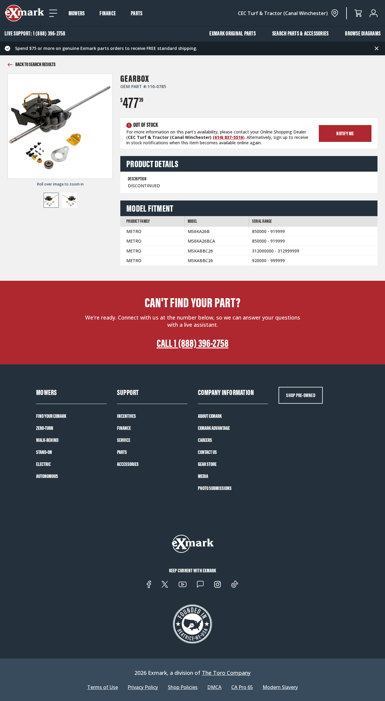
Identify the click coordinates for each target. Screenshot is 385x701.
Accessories (128, 464)
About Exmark (210, 416)
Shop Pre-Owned (300, 395)
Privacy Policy (143, 687)
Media (203, 476)
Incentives (126, 416)
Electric (43, 464)
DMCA (214, 687)
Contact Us (207, 452)
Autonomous (47, 476)
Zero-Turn (44, 428)
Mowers (77, 13)
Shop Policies (183, 687)
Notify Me (345, 133)
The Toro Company (226, 672)
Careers (205, 440)
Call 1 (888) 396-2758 (193, 343)
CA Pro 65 (242, 687)
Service (123, 440)
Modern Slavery (280, 687)
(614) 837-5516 (228, 137)
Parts (136, 13)
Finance (108, 13)
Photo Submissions (215, 488)
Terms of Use (102, 687)
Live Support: (35, 33)
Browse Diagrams (362, 33)
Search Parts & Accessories (300, 33)
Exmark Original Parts (232, 33)
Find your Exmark (51, 416)
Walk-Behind (47, 440)
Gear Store (207, 464)
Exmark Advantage (214, 428)
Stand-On (44, 452)
